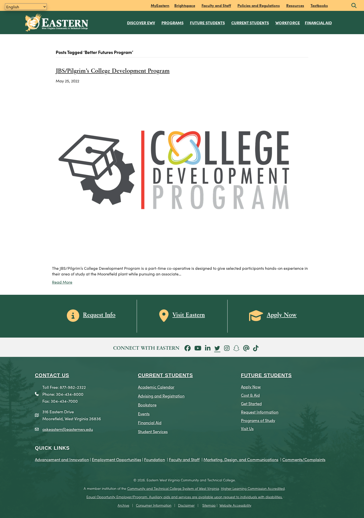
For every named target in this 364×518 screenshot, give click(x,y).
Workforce (287, 22)
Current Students (250, 22)
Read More (62, 282)
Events (144, 413)
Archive (123, 505)
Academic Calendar (156, 387)
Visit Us (247, 428)
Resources (295, 5)
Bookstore (147, 404)
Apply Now (251, 386)
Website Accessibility (235, 505)
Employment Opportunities (116, 459)
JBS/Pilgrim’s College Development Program (113, 71)
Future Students (207, 22)
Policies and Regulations (258, 5)
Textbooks (319, 5)
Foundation (154, 459)
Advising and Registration (161, 395)
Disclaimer (186, 505)
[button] (354, 5)
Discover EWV (141, 22)
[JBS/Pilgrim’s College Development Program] (179, 173)
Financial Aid (318, 22)
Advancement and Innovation (62, 459)
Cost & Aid (250, 395)
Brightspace (184, 5)
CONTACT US (52, 375)
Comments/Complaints (303, 459)
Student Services (153, 431)
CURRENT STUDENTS (165, 375)
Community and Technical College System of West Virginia (173, 488)
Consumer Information (153, 505)
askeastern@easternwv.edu (67, 429)
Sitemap (209, 505)
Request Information (259, 412)
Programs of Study (258, 420)
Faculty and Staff (216, 5)
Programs (172, 22)
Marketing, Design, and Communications (241, 459)
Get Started (251, 403)
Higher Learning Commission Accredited (253, 488)
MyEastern (160, 5)
